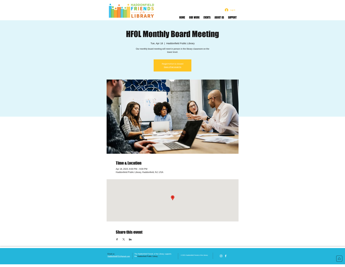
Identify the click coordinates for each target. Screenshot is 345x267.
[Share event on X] (123, 239)
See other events (172, 67)
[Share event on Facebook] (117, 239)
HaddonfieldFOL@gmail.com (119, 256)
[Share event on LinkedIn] (130, 239)
